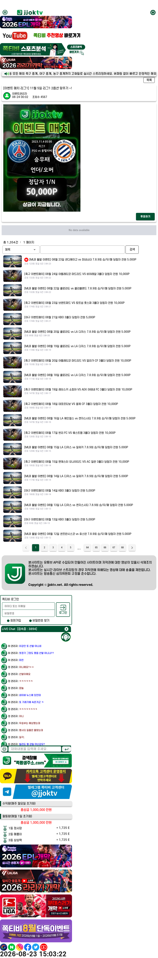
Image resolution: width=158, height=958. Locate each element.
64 (87, 547)
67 (114, 547)
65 (96, 547)
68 (122, 547)
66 (105, 547)
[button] (21, 249)
